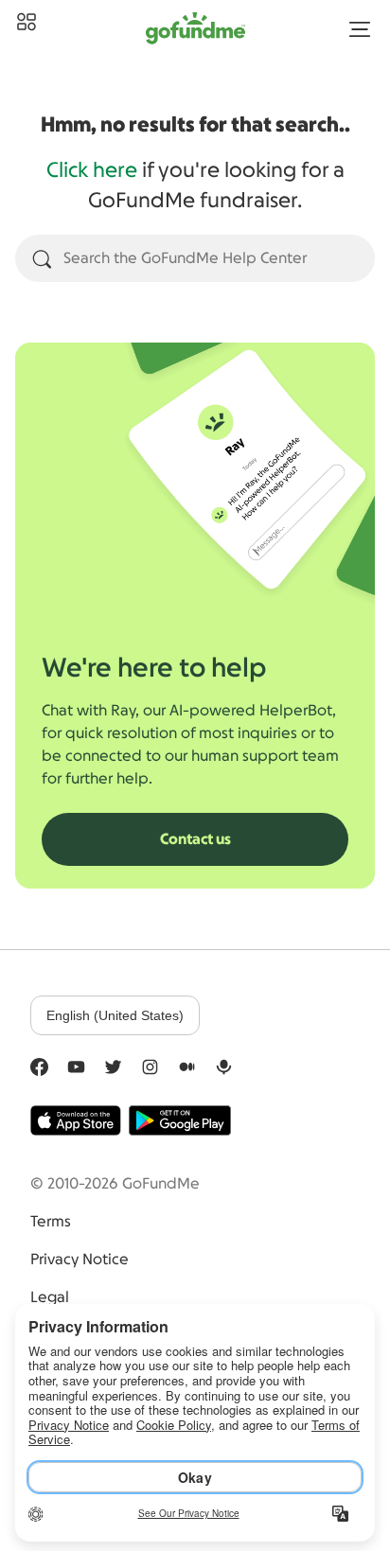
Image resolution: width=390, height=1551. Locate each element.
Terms (50, 1221)
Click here (91, 170)
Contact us (195, 839)
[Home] (26, 22)
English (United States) (115, 1015)
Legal (49, 1297)
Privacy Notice (79, 1259)
